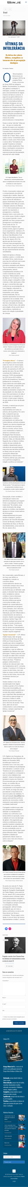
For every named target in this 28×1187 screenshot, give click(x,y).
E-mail (4, 1004)
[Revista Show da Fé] (14, 2)
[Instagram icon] (14, 1181)
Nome (4, 997)
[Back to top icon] (14, 1171)
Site (3, 1010)
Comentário (5, 980)
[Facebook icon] (13, 1181)
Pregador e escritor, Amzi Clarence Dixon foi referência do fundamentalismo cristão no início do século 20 (13, 958)
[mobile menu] (26, 2)
